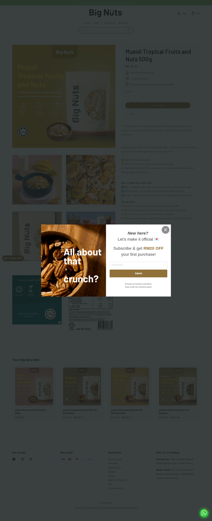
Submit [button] (138, 273)
